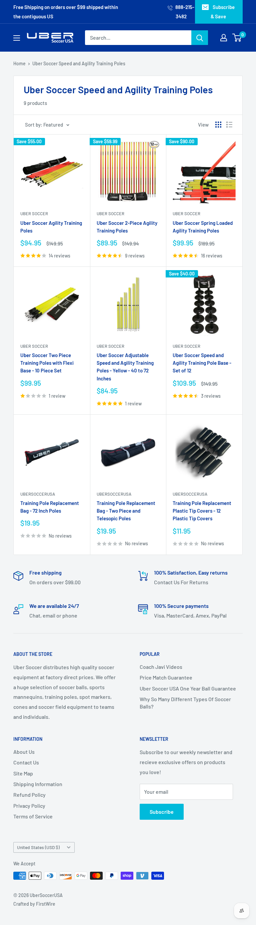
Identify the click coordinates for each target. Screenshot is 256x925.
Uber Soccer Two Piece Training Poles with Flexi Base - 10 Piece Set (47, 363)
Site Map (23, 773)
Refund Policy (29, 794)
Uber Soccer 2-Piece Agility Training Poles (127, 226)
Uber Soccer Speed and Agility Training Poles (78, 63)
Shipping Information (37, 784)
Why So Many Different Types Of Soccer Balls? (185, 702)
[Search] (199, 37)
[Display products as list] (229, 125)
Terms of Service (33, 816)
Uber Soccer (34, 213)
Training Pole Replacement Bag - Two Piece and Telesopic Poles (126, 511)
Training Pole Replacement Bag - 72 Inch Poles (49, 507)
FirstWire (45, 904)
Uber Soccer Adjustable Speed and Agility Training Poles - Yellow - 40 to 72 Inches (125, 366)
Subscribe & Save (223, 11)
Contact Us (26, 762)
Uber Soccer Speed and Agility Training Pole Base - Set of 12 (202, 363)
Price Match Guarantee (166, 677)
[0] (237, 38)
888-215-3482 (184, 11)
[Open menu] (16, 38)
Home (19, 63)
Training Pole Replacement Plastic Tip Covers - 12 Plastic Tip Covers (202, 511)
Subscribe (162, 811)
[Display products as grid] (218, 125)
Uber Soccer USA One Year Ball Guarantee (188, 688)
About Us (24, 751)
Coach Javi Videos (161, 667)
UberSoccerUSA (37, 494)
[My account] (223, 37)
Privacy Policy (29, 805)
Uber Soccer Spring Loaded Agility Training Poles (203, 226)
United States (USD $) (38, 847)
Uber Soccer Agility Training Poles (51, 226)
